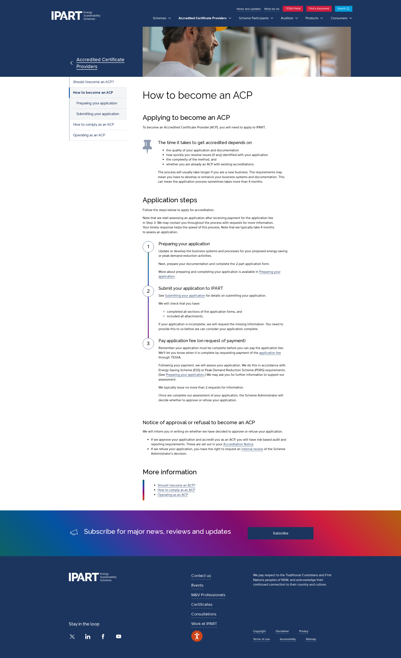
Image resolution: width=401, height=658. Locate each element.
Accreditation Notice (238, 444)
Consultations (203, 614)
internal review (252, 449)
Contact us (201, 575)
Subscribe (280, 533)
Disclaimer (282, 631)
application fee (270, 353)
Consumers (339, 18)
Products (312, 18)
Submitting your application (97, 114)
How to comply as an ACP (93, 125)
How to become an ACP (93, 93)
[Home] (78, 15)
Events (197, 585)
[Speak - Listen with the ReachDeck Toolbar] (197, 636)
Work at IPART (204, 623)
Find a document (319, 8)
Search (342, 8)
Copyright (259, 631)
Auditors (287, 18)
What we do (271, 9)
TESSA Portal (293, 8)
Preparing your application (96, 103)
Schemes (160, 18)
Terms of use (261, 639)
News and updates (249, 9)
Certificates (201, 604)
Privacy (303, 631)
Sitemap (311, 639)
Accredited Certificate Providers (203, 18)
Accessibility (288, 639)
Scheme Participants (254, 18)
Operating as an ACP (89, 135)
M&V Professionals (208, 594)
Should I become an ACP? (93, 82)
